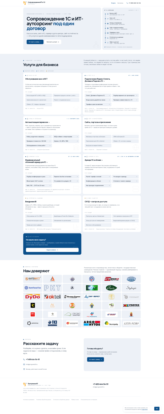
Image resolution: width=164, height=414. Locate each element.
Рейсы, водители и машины (35, 136)
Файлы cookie (75, 399)
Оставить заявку (34, 42)
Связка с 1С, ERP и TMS (61, 141)
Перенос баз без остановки (62, 176)
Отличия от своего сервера (122, 181)
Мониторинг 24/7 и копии (35, 181)
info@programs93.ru (31, 364)
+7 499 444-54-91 (135, 3)
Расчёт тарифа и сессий (93, 176)
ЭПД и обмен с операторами (63, 136)
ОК (157, 408)
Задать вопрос (51, 250)
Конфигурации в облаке (93, 181)
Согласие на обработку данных (61, 399)
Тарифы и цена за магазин (94, 104)
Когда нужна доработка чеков (95, 100)
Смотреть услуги (52, 42)
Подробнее (144, 409)
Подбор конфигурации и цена (36, 176)
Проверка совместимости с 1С (122, 100)
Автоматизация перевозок (36, 122)
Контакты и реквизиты (28, 399)
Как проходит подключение (95, 185)
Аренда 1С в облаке (93, 160)
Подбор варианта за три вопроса (123, 95)
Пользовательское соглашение (89, 399)
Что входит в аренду (119, 176)
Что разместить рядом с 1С (62, 181)
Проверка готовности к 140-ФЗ (36, 141)
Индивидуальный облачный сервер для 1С (35, 161)
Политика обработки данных (43, 399)
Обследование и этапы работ (36, 145)
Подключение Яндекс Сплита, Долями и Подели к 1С (97, 80)
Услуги (113, 3)
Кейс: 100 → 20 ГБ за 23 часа (35, 185)
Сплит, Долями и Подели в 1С (95, 95)
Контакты (120, 3)
